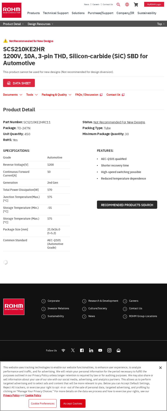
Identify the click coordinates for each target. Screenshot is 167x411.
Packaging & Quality (54, 94)
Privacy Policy (11, 395)
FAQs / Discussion (87, 94)
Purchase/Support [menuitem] (100, 13)
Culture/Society (97, 308)
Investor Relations (58, 308)
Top (159, 24)
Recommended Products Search (127, 204)
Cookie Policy (33, 395)
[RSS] (63, 350)
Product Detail (12, 24)
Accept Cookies (72, 403)
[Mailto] (118, 350)
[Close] (160, 367)
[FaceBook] (82, 350)
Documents (10, 94)
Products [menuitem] (33, 13)
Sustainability (56, 316)
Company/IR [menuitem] (125, 13)
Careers (95, 4)
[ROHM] (11, 10)
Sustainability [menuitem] (146, 13)
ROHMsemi (72, 350)
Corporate (54, 300)
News (86, 4)
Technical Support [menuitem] (55, 13)
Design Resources (39, 24)
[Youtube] (100, 350)
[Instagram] (109, 350)
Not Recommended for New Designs (119, 122)
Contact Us (108, 4)
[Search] (118, 4)
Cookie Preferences (42, 403)
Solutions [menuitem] (78, 13)
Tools (30, 94)
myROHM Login (154, 4)
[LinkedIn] (91, 350)
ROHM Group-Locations (143, 316)
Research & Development (103, 300)
